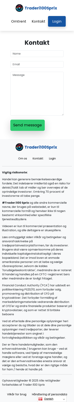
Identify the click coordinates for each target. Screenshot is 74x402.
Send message (27, 125)
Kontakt (38, 21)
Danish (48, 399)
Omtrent (18, 21)
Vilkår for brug (16, 394)
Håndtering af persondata (49, 394)
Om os (22, 158)
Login (56, 21)
